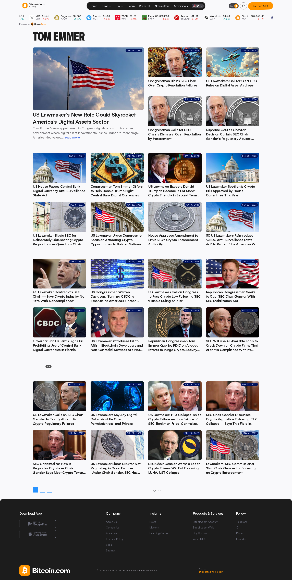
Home (93, 6)
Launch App (260, 6)
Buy (118, 6)
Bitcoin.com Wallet (204, 527)
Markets (154, 527)
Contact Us (112, 527)
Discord (240, 533)
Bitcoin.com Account (205, 521)
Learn (131, 6)
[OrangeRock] (38, 24)
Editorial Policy (114, 539)
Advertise (180, 6)
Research (145, 6)
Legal (109, 544)
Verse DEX (199, 539)
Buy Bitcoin (200, 533)
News (105, 6)
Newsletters (162, 6)
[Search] (243, 5)
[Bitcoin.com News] (33, 6)
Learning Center (159, 533)
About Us (111, 521)
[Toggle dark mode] (234, 5)
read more (72, 137)
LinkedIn (241, 539)
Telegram (241, 521)
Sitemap (111, 550)
